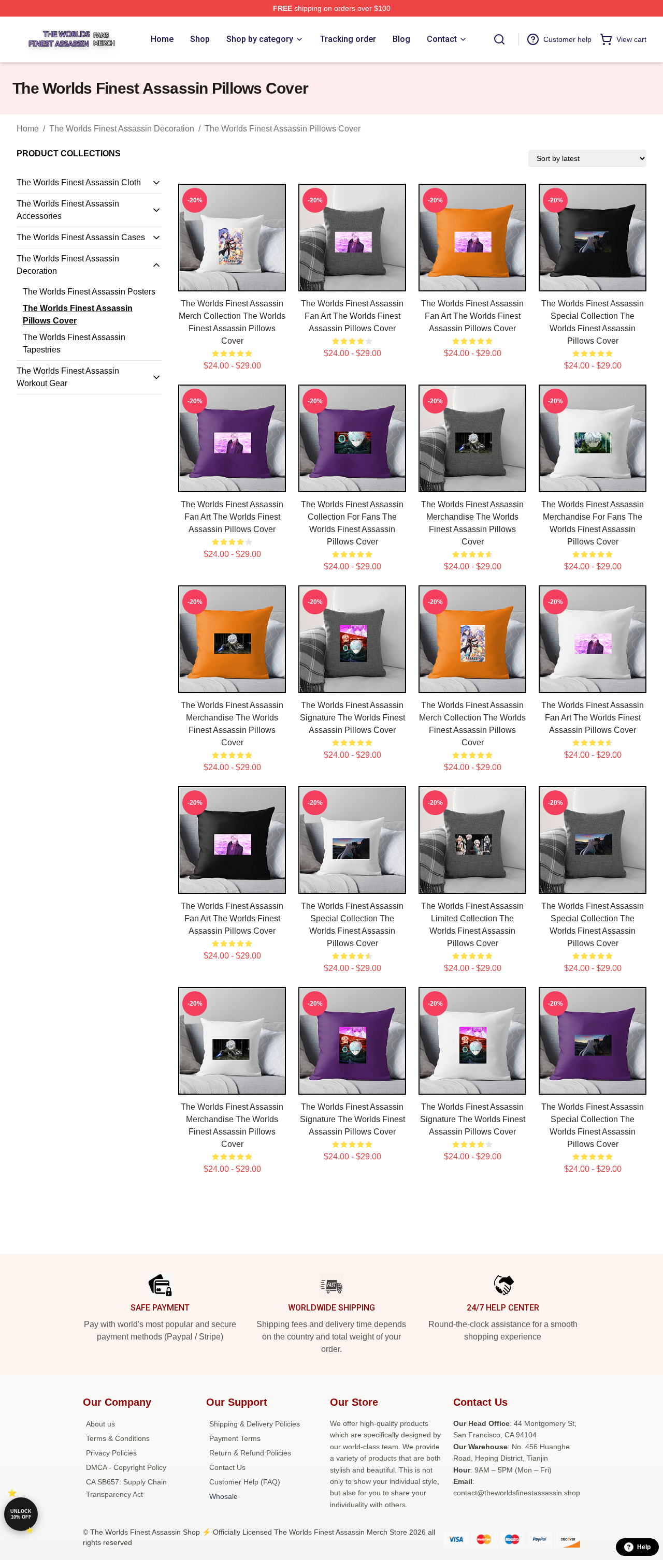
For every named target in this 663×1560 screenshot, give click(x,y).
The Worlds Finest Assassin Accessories (68, 209)
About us (100, 1424)
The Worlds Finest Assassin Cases (81, 237)
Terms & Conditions (118, 1438)
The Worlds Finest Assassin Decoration (121, 128)
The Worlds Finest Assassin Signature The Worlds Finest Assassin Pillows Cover (352, 717)
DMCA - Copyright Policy (126, 1467)
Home (28, 128)
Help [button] (644, 1547)
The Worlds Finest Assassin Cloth (79, 182)
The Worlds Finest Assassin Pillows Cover (283, 128)
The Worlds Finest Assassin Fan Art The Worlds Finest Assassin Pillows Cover (352, 316)
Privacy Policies (111, 1453)
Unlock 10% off (21, 1514)
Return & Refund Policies (250, 1453)
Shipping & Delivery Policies (254, 1424)
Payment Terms (235, 1438)
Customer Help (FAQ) (244, 1482)
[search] (499, 39)
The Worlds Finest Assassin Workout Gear (68, 377)
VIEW (232, 281)
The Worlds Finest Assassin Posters (89, 291)
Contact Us (227, 1467)
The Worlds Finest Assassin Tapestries (74, 343)
